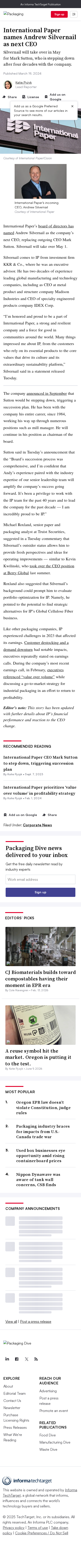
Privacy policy (14, 1527)
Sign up (59, 14)
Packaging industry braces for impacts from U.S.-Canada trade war (43, 1131)
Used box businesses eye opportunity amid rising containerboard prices (40, 1156)
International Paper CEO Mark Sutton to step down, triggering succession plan (40, 763)
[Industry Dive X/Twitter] (26, 1359)
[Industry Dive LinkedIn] (7, 1359)
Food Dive (47, 1435)
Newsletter (11, 1407)
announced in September (47, 393)
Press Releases (15, 1427)
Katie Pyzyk (24, 82)
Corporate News (37, 825)
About (8, 1386)
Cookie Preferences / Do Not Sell (41, 1533)
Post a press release (35, 1321)
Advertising (48, 1391)
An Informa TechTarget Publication (40, 4)
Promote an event (53, 1410)
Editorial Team (14, 1393)
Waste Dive (48, 1449)
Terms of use (37, 1527)
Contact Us (12, 1400)
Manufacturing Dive (54, 1442)
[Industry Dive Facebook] (16, 1359)
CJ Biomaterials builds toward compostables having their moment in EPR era (40, 978)
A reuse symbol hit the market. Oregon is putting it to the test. (38, 1057)
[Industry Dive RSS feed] (36, 1359)
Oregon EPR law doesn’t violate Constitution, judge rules (43, 1107)
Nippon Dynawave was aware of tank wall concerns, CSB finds (38, 1179)
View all (11, 1321)
